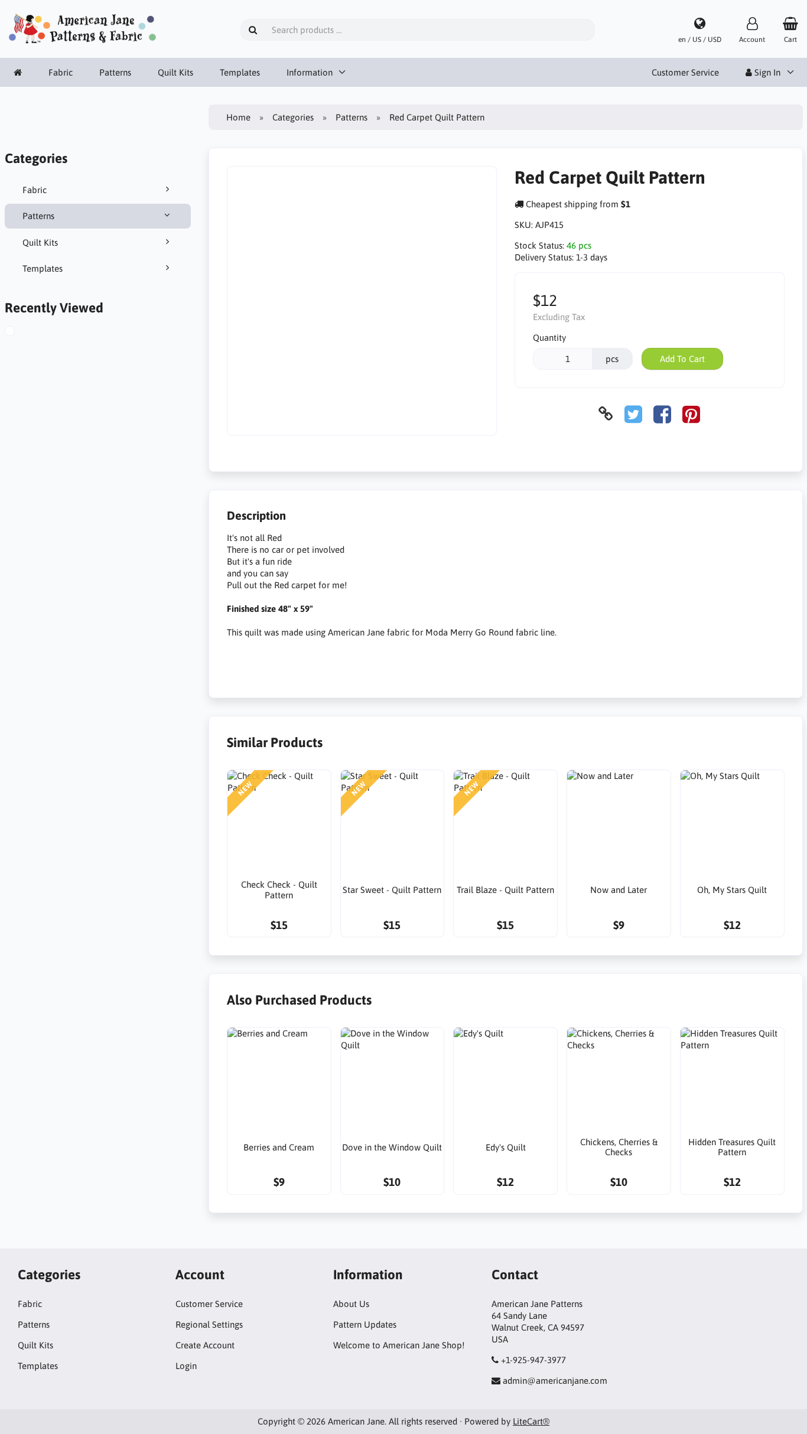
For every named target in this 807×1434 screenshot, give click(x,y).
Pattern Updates (364, 1324)
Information (310, 72)
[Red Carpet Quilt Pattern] (20, 332)
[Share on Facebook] (662, 414)
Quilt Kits (175, 72)
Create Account (205, 1345)
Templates (240, 72)
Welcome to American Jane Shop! (398, 1345)
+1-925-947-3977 (533, 1360)
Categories (293, 117)
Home (238, 117)
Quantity (549, 338)
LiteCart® (531, 1421)
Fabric (60, 72)
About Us (351, 1304)
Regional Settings (209, 1324)
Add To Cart (682, 359)
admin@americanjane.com (555, 1381)
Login (186, 1366)
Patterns (115, 72)
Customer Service (685, 72)
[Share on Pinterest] (691, 414)
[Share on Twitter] (633, 414)
